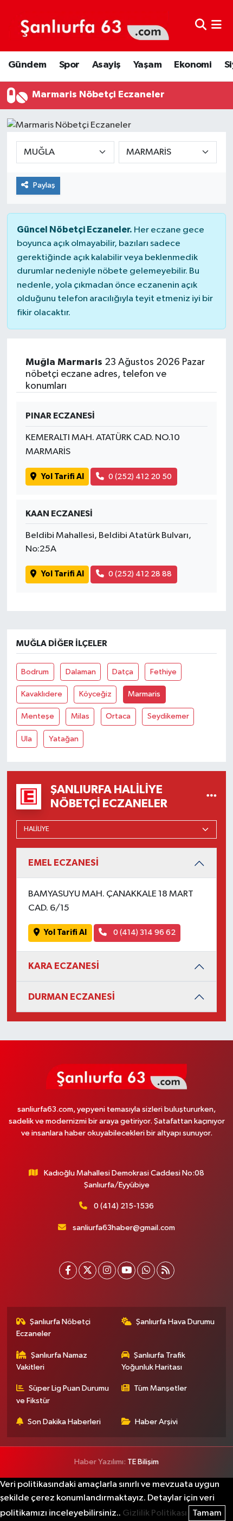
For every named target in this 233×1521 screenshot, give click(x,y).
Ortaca (118, 716)
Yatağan (64, 739)
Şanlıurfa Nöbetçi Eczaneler (53, 1328)
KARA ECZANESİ (63, 966)
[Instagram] (107, 1270)
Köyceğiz (95, 694)
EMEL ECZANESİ (63, 862)
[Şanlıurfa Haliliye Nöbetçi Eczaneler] (211, 796)
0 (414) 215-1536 (124, 1206)
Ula (26, 739)
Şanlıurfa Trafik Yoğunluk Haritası (153, 1361)
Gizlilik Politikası (154, 1513)
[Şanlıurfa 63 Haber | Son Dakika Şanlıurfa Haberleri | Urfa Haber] (89, 25)
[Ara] (200, 25)
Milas (80, 716)
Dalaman (81, 672)
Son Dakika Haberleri (64, 1422)
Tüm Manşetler (160, 1388)
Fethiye (163, 672)
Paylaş (44, 185)
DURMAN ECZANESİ (71, 996)
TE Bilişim (143, 1462)
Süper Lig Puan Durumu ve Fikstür (62, 1394)
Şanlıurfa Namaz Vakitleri (52, 1361)
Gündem (27, 65)
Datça (122, 672)
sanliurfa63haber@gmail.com (124, 1228)
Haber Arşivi (156, 1422)
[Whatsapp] (146, 1270)
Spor (69, 65)
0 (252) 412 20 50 (140, 477)
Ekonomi (192, 65)
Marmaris (144, 694)
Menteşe (37, 716)
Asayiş (106, 65)
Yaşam (147, 65)
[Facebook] (68, 1270)
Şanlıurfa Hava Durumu (175, 1322)
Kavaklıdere (41, 694)
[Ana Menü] (216, 25)
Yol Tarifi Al (62, 477)
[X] (87, 1270)
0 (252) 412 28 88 (140, 574)
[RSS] (165, 1270)
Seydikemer (168, 716)
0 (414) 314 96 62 (144, 932)
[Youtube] (126, 1270)
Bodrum (35, 672)
